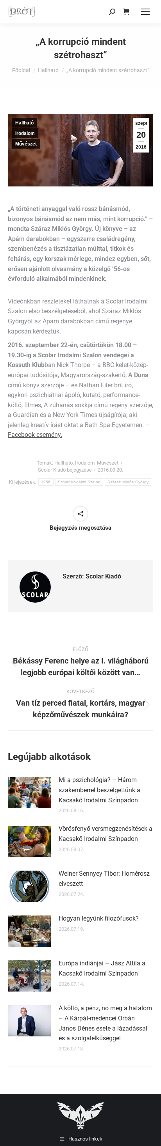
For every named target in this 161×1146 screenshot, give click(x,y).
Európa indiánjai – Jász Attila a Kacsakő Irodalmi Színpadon (102, 968)
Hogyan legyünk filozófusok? (99, 918)
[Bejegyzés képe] (29, 792)
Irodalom (25, 133)
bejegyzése (65, 470)
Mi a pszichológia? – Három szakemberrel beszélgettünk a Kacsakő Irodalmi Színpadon (99, 790)
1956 (46, 482)
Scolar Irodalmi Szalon (79, 482)
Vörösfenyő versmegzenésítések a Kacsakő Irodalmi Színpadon (105, 834)
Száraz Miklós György (127, 482)
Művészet (26, 144)
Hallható (24, 123)
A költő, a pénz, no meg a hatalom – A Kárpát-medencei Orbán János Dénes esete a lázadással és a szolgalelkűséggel (105, 1023)
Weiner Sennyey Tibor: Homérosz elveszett (104, 878)
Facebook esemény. (35, 434)
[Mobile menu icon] (145, 12)
